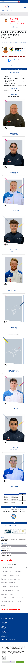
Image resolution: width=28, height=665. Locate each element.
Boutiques (4, 623)
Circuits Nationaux (8, 583)
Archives (3, 635)
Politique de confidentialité (7, 641)
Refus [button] (4, 658)
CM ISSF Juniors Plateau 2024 (17, 21)
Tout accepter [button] (20, 661)
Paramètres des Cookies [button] (8, 661)
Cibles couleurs (5, 624)
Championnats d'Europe (10, 590)
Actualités (7, 560)
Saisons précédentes (11, 610)
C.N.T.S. (3, 628)
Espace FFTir (4, 622)
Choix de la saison (8, 565)
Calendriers (4, 630)
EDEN (3, 626)
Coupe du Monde (14, 27)
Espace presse (4, 636)
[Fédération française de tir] (9, 8)
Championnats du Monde (11, 601)
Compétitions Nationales (11, 575)
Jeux (3, 605)
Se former (4, 633)
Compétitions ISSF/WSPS (10, 586)
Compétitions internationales (13, 598)
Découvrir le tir (5, 621)
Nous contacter (5, 637)
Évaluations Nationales (11, 579)
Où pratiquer (4, 619)
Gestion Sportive (5, 631)
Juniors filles (6, 550)
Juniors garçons (7, 548)
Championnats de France (11, 572)
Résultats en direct (14, 65)
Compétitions (4, 632)
